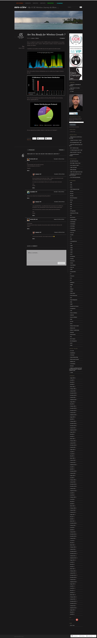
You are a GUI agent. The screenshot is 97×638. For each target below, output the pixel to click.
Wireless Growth (21, 48)
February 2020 (72, 479)
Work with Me (50, 3)
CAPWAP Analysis (73, 219)
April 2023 (72, 436)
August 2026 (72, 377)
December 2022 (73, 445)
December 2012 (73, 601)
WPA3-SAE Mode (73, 169)
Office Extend (72, 293)
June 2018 (72, 499)
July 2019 (72, 492)
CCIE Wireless (72, 223)
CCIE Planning (72, 221)
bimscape (72, 365)
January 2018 (72, 510)
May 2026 (72, 382)
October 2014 (72, 555)
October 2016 (72, 525)
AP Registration (73, 210)
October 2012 (72, 605)
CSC (71, 243)
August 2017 (72, 514)
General (37, 38)
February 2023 (72, 440)
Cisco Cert (72, 232)
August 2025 (72, 401)
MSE (71, 286)
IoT (70, 273)
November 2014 (73, 553)
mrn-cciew (20, 7)
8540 (71, 202)
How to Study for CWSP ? (74, 165)
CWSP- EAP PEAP (73, 167)
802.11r (71, 200)
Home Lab (72, 267)
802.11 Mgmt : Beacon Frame (75, 163)
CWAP (71, 245)
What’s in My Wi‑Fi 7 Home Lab (75, 152)
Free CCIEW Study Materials (75, 177)
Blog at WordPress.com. (19, 636)
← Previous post (31, 149)
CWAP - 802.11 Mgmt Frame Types (76, 171)
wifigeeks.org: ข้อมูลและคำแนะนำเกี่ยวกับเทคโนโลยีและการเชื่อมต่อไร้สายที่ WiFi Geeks (75, 369)
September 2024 (73, 414)
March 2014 (72, 568)
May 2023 (72, 434)
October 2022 (72, 447)
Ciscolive (71, 234)
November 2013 (73, 577)
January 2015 (72, 549)
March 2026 (72, 386)
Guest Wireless (73, 265)
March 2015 (72, 544)
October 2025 (72, 397)
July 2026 (72, 380)
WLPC (71, 343)
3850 (71, 182)
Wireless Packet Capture (74, 325)
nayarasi (32, 38)
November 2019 (73, 486)
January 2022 (72, 460)
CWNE (71, 249)
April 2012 (72, 614)
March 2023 (72, 438)
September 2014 (73, 557)
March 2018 (72, 505)
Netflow (71, 291)
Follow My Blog (72, 124)
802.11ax (71, 193)
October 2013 (72, 579)
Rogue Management (73, 299)
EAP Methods (72, 256)
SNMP (71, 304)
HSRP (71, 269)
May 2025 (72, 403)
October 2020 (72, 473)
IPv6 (71, 278)
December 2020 (73, 471)
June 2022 (72, 453)
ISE (70, 280)
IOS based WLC (73, 271)
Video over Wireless (73, 312)
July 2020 (72, 477)
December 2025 (73, 393)
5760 (71, 184)
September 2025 (73, 399)
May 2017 (72, 516)
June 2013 (72, 588)
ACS (71, 208)
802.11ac (71, 191)
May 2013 (72, 590)
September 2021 (73, 464)
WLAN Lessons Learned (74, 359)
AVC (71, 215)
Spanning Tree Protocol (74, 306)
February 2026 (72, 388)
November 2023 (73, 425)
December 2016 (73, 523)
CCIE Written (72, 226)
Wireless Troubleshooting (74, 330)
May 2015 (72, 542)
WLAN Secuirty (72, 334)
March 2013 (72, 594)
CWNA (71, 247)
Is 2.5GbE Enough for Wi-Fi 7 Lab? (76, 150)
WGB (71, 319)
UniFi (71, 310)
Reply (28, 170)
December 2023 (73, 423)
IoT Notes (72, 91)
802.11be (71, 195)
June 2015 (72, 540)
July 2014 (72, 562)
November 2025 (73, 395)
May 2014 (72, 564)
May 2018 (72, 501)
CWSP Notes (42, 3)
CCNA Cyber (72, 228)
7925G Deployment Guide (74, 189)
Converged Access (73, 241)
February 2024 (72, 421)
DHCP (71, 254)
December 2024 (73, 408)
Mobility (71, 284)
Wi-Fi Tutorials (19, 3)
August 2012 (72, 609)
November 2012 (73, 603)
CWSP (71, 252)
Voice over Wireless (73, 317)
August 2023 (72, 432)
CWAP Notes (35, 3)
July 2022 (72, 451)
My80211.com (72, 361)
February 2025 (72, 406)
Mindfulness (72, 282)
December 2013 (73, 575)
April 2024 (72, 419)
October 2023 (72, 427)
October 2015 (72, 538)
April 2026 (72, 384)
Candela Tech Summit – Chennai (75, 140)
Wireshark (72, 332)
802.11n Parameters (73, 197)
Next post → (61, 149)
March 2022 (72, 458)
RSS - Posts (72, 625)
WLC (71, 336)
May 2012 (72, 612)
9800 (71, 204)
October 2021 (72, 462)
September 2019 (73, 490)
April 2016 (72, 529)
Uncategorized (72, 308)
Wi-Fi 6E (71, 321)
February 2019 (72, 497)
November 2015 (73, 536)
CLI (70, 236)
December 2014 (73, 551)
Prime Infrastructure (73, 295)
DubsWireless (72, 352)
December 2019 (73, 484)
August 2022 (72, 449)
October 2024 (72, 412)
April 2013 (72, 592)
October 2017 (72, 512)
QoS (71, 297)
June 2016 (72, 527)
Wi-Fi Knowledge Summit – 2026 (75, 142)
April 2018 (72, 503)
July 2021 (72, 466)
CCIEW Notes (28, 3)
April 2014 (72, 566)
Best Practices (72, 217)
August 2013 (72, 583)
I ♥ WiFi (71, 372)
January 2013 (72, 599)
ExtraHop (71, 258)
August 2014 (72, 560)
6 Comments (62, 38)
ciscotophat (32, 191)
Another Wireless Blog (74, 357)
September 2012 (73, 607)
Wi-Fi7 (71, 323)
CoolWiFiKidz (60, 3)
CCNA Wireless (73, 230)
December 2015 (73, 534)
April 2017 (72, 518)
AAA (71, 206)
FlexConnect (72, 260)
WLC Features (72, 338)
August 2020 (72, 475)
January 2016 (72, 531)
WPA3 (71, 345)
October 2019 (72, 488)
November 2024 (73, 410)
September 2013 (73, 581)
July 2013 (72, 586)
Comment (61, 263)
